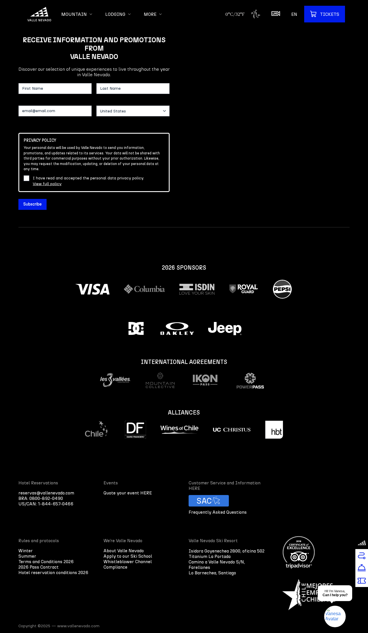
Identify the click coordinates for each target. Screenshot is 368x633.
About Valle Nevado (123, 550)
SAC (204, 501)
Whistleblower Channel (127, 561)
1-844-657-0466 (55, 504)
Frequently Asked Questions (218, 512)
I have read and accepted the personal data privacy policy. (88, 181)
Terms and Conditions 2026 (46, 561)
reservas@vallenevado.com (46, 493)
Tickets (329, 14)
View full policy (47, 183)
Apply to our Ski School (127, 556)
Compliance (115, 567)
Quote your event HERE (127, 493)
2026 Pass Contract (38, 567)
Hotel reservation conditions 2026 (53, 572)
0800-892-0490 (46, 498)
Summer (27, 556)
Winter (25, 550)
